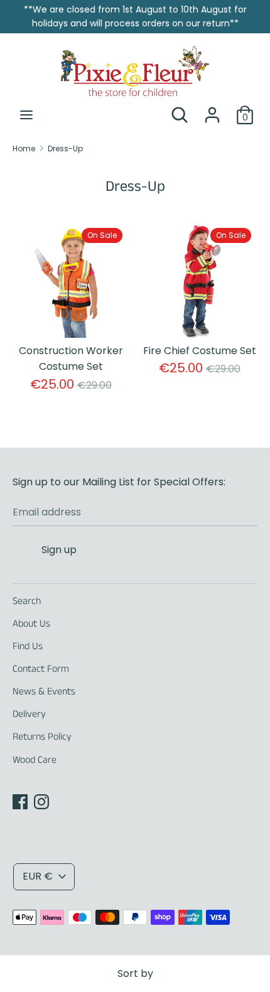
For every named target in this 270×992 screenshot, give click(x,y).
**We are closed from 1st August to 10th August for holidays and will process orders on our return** (135, 16)
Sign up (59, 549)
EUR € (38, 876)
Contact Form (41, 669)
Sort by (135, 973)
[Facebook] (20, 801)
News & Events (44, 691)
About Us (31, 624)
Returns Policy (42, 737)
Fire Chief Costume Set (199, 350)
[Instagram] (41, 801)
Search (27, 601)
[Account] (212, 110)
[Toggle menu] (26, 114)
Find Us (28, 646)
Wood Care (35, 760)
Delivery (29, 714)
